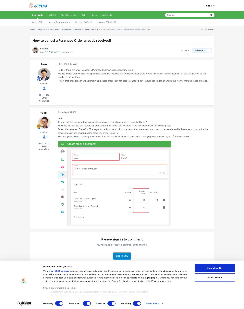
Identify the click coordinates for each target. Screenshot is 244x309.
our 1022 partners (60, 271)
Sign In (209, 6)
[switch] (87, 303)
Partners (52, 15)
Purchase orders (64, 52)
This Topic (200, 15)
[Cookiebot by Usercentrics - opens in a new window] (24, 303)
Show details (152, 303)
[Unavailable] (114, 183)
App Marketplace (68, 15)
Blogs (94, 15)
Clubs (84, 15)
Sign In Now (122, 256)
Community (37, 15)
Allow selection (214, 277)
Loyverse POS (36, 22)
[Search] (211, 15)
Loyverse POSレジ (83, 22)
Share (185, 50)
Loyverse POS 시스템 (106, 22)
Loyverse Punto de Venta (59, 22)
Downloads (107, 15)
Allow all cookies (214, 268)
